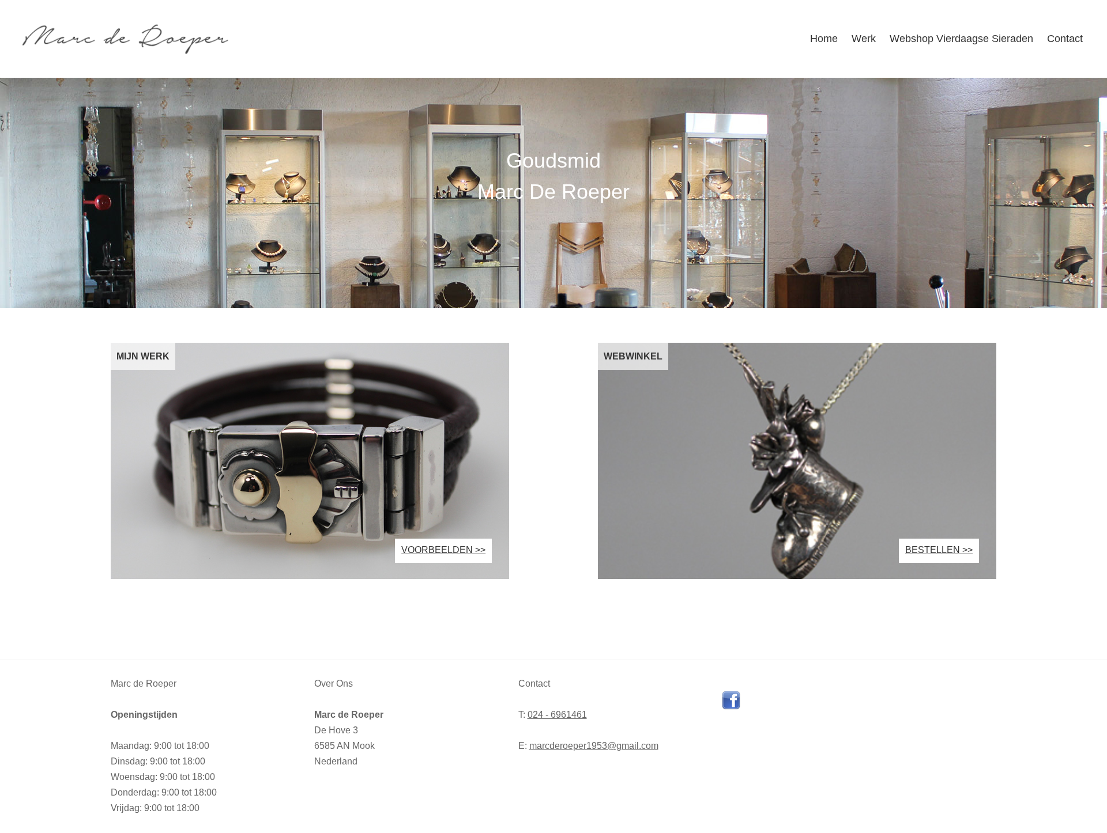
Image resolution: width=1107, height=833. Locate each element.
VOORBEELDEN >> (443, 550)
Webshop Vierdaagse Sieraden (961, 38)
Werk (864, 38)
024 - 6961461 (557, 715)
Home (824, 38)
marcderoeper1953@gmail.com (593, 746)
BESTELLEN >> (939, 550)
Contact (1065, 38)
